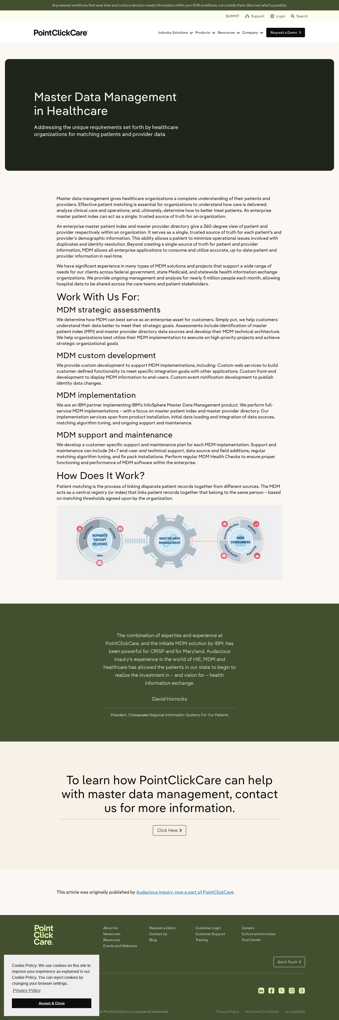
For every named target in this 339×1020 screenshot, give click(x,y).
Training (202, 940)
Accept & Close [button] (52, 1003)
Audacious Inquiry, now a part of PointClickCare (185, 892)
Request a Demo (162, 928)
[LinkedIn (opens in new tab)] (261, 990)
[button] (299, 16)
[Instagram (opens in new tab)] (292, 990)
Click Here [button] (167, 830)
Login (280, 16)
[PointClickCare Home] (61, 32)
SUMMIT (232, 16)
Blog (153, 940)
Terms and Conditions (262, 1011)
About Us (110, 928)
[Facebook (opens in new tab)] (271, 990)
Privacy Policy (228, 1011)
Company (250, 32)
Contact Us (158, 934)
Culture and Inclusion (258, 934)
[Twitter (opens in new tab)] (281, 990)
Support (257, 16)
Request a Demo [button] (284, 32)
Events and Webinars (120, 946)
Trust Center (251, 940)
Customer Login (208, 928)
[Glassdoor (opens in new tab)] (302, 990)
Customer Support (210, 934)
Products (202, 32)
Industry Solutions (173, 32)
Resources (226, 32)
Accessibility (295, 1011)
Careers (248, 928)
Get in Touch (287, 962)
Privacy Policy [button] (27, 990)
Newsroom (111, 934)
